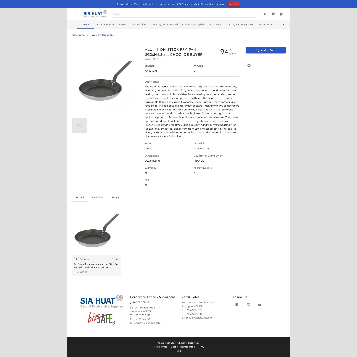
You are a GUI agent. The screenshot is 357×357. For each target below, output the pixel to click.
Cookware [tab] (215, 24)
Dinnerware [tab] (265, 24)
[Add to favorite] (249, 65)
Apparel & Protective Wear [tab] (112, 24)
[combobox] (184, 14)
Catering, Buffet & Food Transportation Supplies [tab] (178, 24)
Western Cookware (102, 34)
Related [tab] (80, 197)
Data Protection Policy (183, 346)
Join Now (233, 4)
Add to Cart (268, 50)
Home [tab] (86, 24)
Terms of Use (160, 346)
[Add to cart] (116, 258)
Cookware (78, 34)
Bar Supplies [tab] (139, 24)
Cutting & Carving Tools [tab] (240, 24)
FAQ (202, 346)
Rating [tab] (115, 197)
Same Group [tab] (97, 197)
